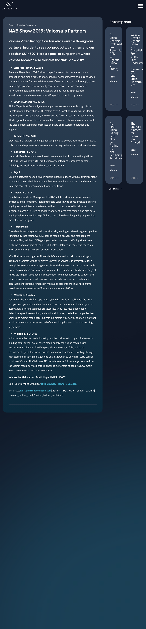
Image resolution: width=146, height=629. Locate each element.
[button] (140, 5)
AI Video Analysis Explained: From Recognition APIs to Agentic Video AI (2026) (117, 51)
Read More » (113, 79)
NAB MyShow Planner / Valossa (59, 384)
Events (12, 25)
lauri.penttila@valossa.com (35, 390)
